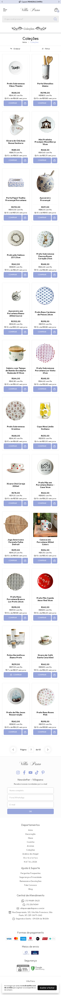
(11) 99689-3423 (32, 900)
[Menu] (5, 9)
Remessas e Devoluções (30, 881)
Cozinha (30, 842)
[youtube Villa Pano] (30, 772)
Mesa (30, 838)
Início (25, 42)
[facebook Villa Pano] (24, 772)
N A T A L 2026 (30, 861)
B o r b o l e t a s (31, 858)
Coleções (30, 850)
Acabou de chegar (30, 854)
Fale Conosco (30, 885)
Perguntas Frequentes (31, 873)
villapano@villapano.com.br (32, 908)
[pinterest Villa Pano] (43, 772)
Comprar (13, 103)
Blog (31, 889)
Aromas (30, 846)
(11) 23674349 (32, 904)
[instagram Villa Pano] (18, 772)
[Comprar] (25, 103)
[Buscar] (55, 19)
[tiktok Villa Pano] (37, 772)
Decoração (30, 834)
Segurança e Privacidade (30, 877)
